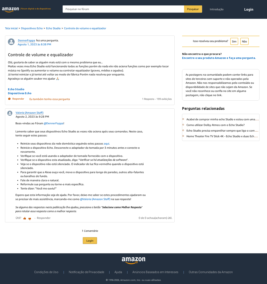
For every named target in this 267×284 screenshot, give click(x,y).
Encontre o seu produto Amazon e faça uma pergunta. (219, 58)
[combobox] (132, 9)
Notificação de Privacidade (86, 272)
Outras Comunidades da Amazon (211, 272)
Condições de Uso (46, 272)
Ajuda (118, 272)
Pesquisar (193, 9)
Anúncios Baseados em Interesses (155, 272)
